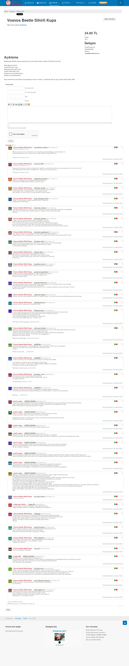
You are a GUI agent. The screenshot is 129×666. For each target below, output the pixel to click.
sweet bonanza (39, 527)
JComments (120, 606)
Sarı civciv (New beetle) (93, 640)
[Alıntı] (24, 104)
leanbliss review (39, 264)
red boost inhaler (40, 328)
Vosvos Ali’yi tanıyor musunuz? (95, 632)
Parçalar (12, 11)
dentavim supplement (41, 232)
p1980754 (37, 388)
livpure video (38, 252)
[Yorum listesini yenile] (15, 145)
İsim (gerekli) (29, 88)
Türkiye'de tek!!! (59, 631)
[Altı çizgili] (14, 104)
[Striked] (16, 104)
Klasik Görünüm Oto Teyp (94, 630)
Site (26, 96)
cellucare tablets (39, 294)
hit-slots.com (38, 568)
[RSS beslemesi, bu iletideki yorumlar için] (13, 145)
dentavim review (39, 188)
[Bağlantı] (21, 104)
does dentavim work (41, 198)
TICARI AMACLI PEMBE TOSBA (96, 635)
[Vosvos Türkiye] (14, 3)
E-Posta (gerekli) (30, 92)
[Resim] (19, 104)
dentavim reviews (40, 208)
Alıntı (121, 159)
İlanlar (6, 11)
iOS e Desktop (39, 538)
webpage (37, 513)
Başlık (27, 101)
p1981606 (37, 358)
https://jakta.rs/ (39, 590)
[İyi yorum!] (115, 147)
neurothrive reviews (41, 147)
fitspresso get (39, 310)
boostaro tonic (39, 241)
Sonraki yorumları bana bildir (17, 128)
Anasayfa (18, 618)
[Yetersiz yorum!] (116, 147)
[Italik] (11, 104)
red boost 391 (39, 164)
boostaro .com (39, 374)
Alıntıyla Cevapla (113, 159)
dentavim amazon (40, 218)
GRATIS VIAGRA (30, 401)
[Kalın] (9, 104)
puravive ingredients (41, 272)
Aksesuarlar (20, 11)
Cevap (104, 159)
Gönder (11, 141)
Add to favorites (110, 19)
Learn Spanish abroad (41, 580)
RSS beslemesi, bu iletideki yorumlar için (22, 604)
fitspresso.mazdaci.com (20, 149)
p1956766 (37, 344)
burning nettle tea (40, 282)
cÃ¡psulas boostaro (41, 178)
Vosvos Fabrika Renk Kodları (95, 637)
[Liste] (26, 104)
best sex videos (18, 498)
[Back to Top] (125, 623)
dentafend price (39, 302)
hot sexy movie (39, 496)
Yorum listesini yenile (15, 602)
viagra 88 (31, 504)
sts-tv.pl (37, 548)
